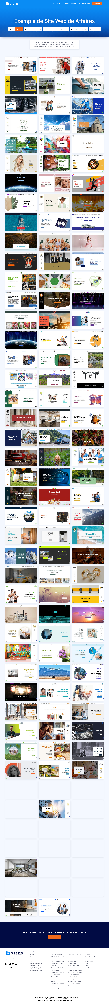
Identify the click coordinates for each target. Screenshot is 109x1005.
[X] (9, 963)
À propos (87, 954)
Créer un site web (55, 936)
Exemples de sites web (36, 963)
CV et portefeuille (95, 29)
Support (73, 3)
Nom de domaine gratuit (57, 961)
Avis (31, 961)
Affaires (20, 29)
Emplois (89, 961)
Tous (12, 29)
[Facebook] (6, 963)
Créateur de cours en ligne (75, 970)
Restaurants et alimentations (51, 29)
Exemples (66, 3)
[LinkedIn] (12, 963)
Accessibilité (69, 1000)
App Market (35, 968)
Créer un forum (72, 968)
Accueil (32, 954)
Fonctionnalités (34, 959)
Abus (64, 1000)
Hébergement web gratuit (74, 981)
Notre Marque (88, 968)
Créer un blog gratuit (73, 965)
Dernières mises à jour (36, 970)
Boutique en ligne (30, 29)
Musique (85, 29)
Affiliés (87, 963)
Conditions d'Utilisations (42, 1000)
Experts (87, 965)
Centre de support (90, 956)
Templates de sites (35, 965)
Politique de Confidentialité (55, 1000)
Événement (65, 29)
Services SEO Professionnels (75, 988)
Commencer (97, 3)
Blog (39, 29)
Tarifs (58, 3)
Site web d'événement (57, 976)
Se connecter (86, 3)
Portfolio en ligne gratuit (57, 988)
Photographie (75, 29)
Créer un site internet (56, 954)
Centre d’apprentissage (91, 959)
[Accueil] (54, 3)
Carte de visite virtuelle (74, 959)
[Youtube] (16, 963)
